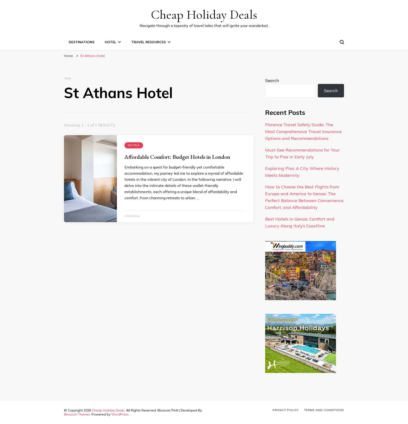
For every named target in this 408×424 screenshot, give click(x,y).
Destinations (81, 42)
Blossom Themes (77, 414)
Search (272, 80)
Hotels (134, 145)
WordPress (120, 414)
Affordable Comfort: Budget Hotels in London (177, 156)
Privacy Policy (286, 410)
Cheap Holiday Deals (204, 14)
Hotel (110, 42)
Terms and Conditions (324, 410)
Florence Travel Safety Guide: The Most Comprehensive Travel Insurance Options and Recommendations (303, 131)
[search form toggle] (342, 42)
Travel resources (148, 42)
